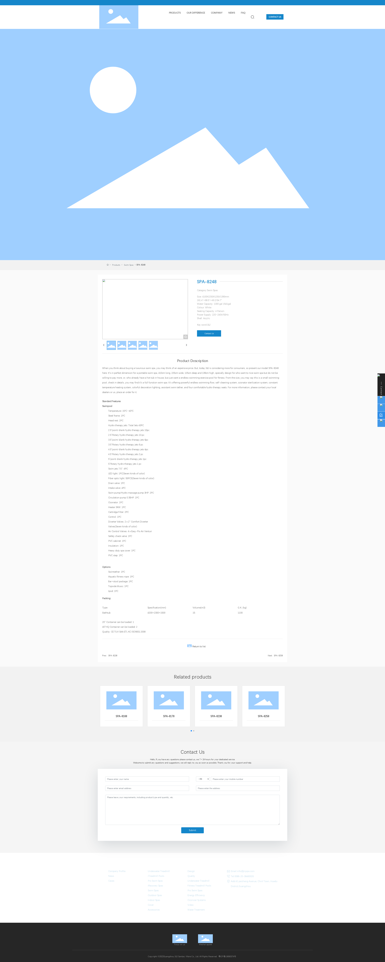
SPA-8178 (168, 716)
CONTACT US (275, 17)
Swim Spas (129, 265)
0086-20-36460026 (244, 876)
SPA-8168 (121, 716)
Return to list (199, 646)
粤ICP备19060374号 (227, 956)
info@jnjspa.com (245, 871)
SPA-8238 (112, 655)
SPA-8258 (278, 655)
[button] (191, 730)
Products (116, 265)
